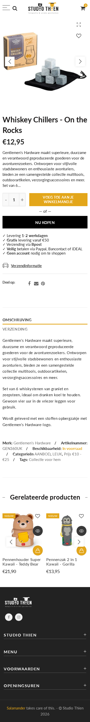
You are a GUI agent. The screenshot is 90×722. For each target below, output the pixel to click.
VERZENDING (15, 329)
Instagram (18, 617)
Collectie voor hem (44, 459)
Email (36, 283)
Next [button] (80, 61)
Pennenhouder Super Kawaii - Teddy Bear (21, 561)
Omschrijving (17, 320)
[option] (45, 61)
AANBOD (42, 454)
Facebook (29, 283)
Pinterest (43, 283)
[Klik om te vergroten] (78, 24)
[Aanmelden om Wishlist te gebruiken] (78, 35)
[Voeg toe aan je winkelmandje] (38, 550)
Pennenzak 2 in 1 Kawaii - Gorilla (61, 561)
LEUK (57, 454)
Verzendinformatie (26, 266)
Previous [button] (9, 61)
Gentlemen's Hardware (32, 443)
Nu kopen (45, 222)
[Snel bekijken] (38, 531)
